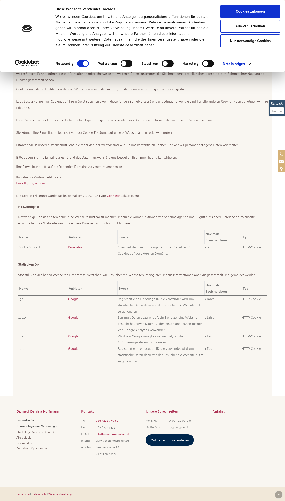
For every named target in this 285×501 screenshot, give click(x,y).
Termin (276, 111)
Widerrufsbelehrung (60, 494)
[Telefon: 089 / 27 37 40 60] (281, 154)
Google (73, 299)
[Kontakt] (281, 168)
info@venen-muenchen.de (113, 433)
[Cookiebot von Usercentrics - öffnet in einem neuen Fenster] (27, 63)
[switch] (126, 63)
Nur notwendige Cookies (250, 41)
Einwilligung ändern (30, 183)
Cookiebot (114, 195)
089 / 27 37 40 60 (107, 420)
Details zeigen (234, 63)
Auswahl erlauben (250, 26)
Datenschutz (39, 494)
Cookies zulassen (250, 11)
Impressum (23, 494)
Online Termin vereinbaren (170, 440)
